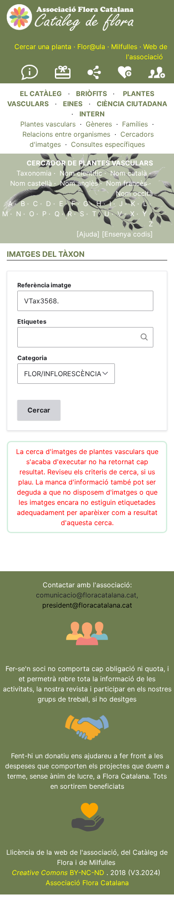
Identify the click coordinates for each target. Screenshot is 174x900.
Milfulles (124, 46)
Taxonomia (34, 173)
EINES (72, 103)
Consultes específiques (108, 144)
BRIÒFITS (92, 93)
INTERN (92, 114)
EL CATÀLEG (41, 93)
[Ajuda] (88, 234)
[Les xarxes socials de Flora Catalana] (94, 76)
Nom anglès (79, 183)
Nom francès (126, 183)
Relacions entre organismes (66, 134)
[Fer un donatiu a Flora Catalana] (63, 77)
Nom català (128, 173)
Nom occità (134, 193)
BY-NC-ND (58, 872)
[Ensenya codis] (126, 234)
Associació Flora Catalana (87, 882)
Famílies (135, 124)
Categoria (32, 357)
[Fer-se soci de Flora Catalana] (156, 78)
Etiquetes (31, 321)
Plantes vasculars (48, 124)
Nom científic (81, 173)
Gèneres (99, 124)
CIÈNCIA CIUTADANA (132, 103)
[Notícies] (29, 78)
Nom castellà (31, 183)
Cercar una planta (42, 46)
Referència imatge (44, 285)
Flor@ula (91, 46)
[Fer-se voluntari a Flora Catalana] (124, 76)
